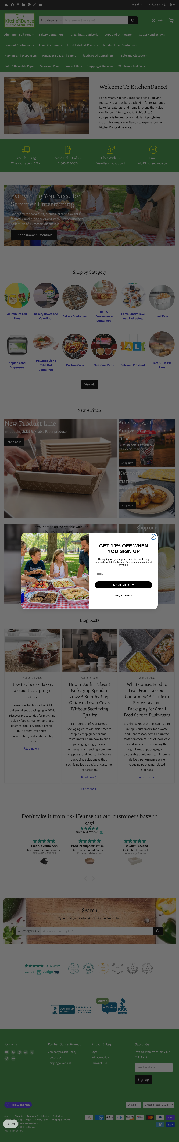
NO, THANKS (123, 595)
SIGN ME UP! (123, 584)
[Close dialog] (153, 537)
